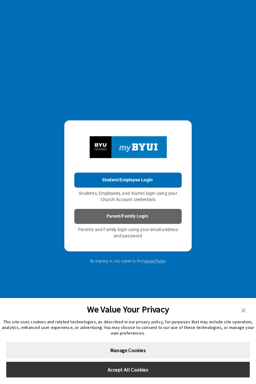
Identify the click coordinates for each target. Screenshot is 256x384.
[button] (243, 310)
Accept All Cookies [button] (128, 369)
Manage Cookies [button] (128, 350)
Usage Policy (154, 261)
